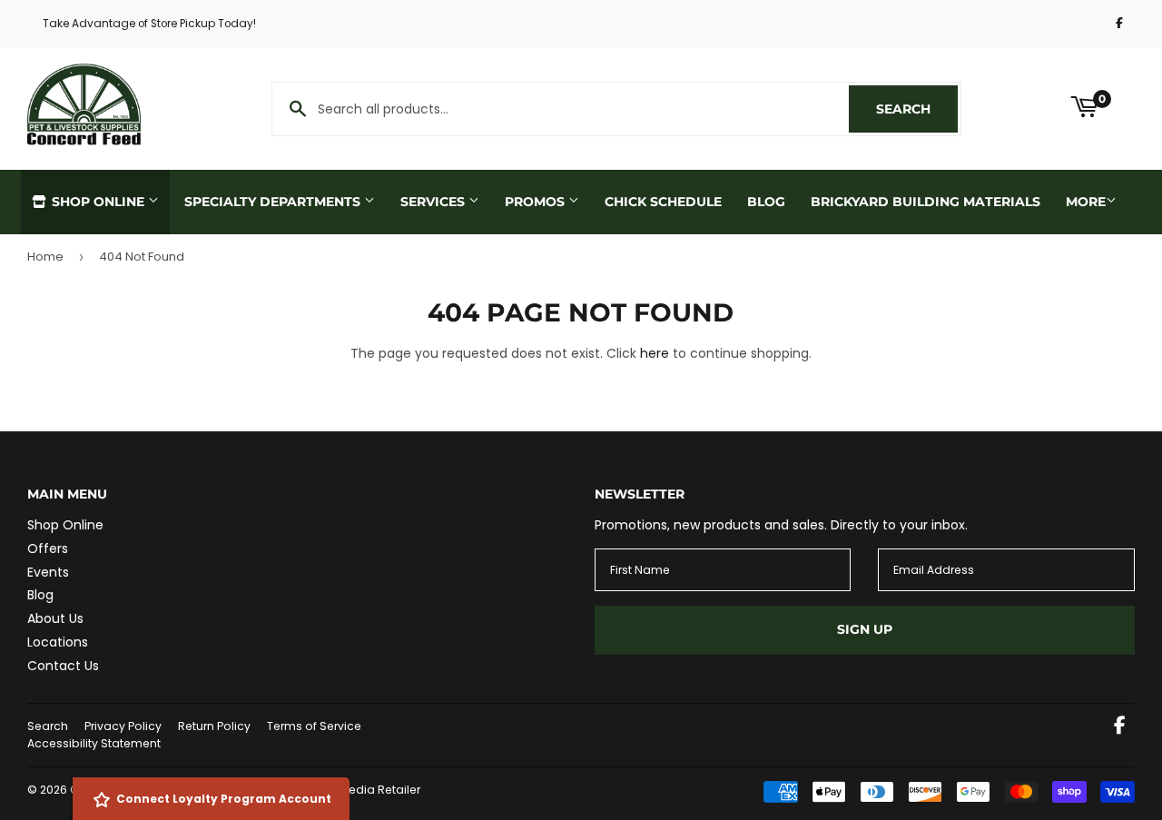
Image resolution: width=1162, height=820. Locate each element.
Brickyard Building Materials (925, 201)
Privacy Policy (123, 726)
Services (434, 201)
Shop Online (98, 201)
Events (48, 572)
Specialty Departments (274, 201)
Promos (536, 201)
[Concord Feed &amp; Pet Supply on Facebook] (1120, 727)
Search (917, 109)
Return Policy (214, 726)
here (654, 353)
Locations (57, 642)
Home (45, 256)
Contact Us (63, 666)
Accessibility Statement (94, 743)
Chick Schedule (663, 201)
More (1086, 201)
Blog (766, 201)
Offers (47, 548)
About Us (55, 618)
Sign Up (864, 629)
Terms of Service (314, 726)
